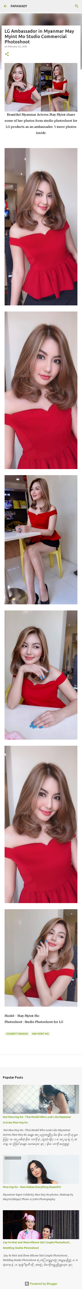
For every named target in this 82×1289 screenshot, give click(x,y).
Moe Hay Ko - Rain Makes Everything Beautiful (32, 1187)
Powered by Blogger (43, 1283)
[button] (7, 54)
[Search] (76, 6)
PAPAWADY (19, 6)
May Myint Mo (40, 1033)
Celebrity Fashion (17, 1033)
